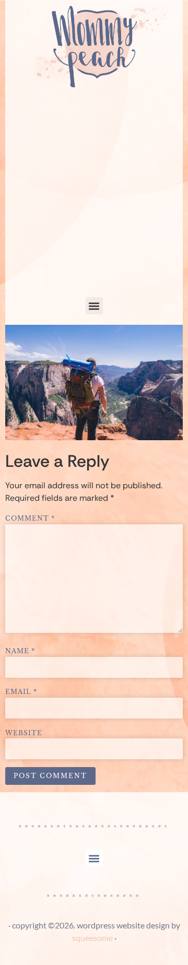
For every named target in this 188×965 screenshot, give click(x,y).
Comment (30, 518)
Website (23, 733)
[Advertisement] (94, 198)
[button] (94, 305)
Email (21, 692)
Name (20, 651)
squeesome (92, 938)
